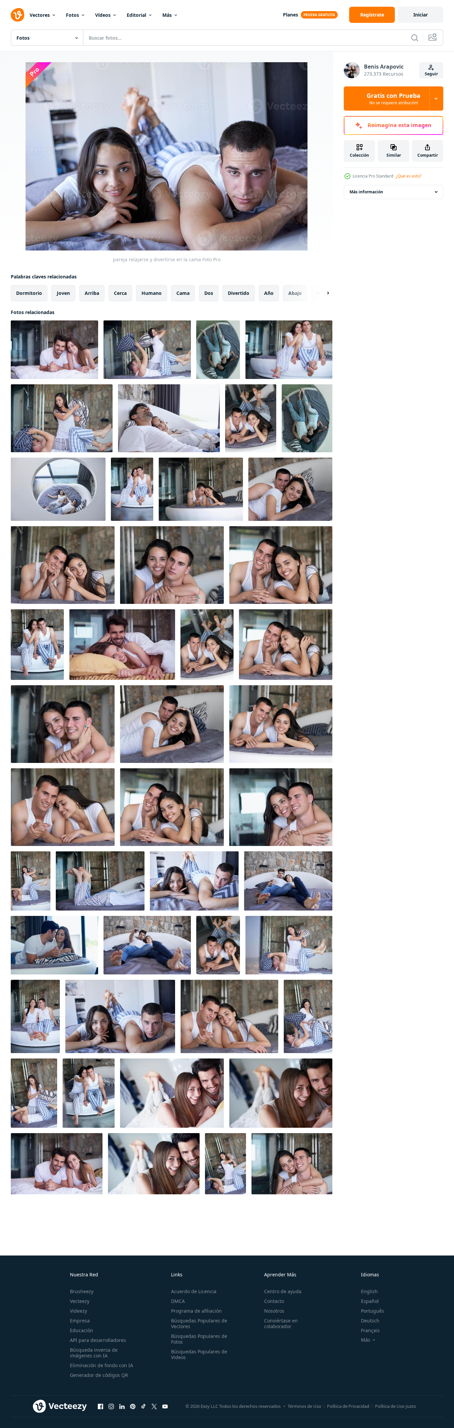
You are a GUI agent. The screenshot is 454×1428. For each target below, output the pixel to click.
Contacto (274, 1301)
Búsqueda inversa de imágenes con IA (94, 1353)
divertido (238, 293)
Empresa (80, 1320)
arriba (92, 293)
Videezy (78, 1311)
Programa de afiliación (196, 1311)
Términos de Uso (304, 1406)
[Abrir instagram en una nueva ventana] (111, 1406)
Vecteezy (79, 1301)
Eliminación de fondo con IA (101, 1365)
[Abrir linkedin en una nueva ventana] (122, 1406)
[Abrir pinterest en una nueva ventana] (132, 1406)
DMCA (178, 1301)
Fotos (72, 15)
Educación (81, 1330)
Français (370, 1330)
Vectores (40, 15)
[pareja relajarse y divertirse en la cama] (54, 349)
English (369, 1291)
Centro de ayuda (282, 1291)
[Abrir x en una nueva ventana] (154, 1406)
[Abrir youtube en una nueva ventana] (165, 1406)
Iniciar (420, 14)
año (269, 293)
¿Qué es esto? (408, 176)
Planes (290, 14)
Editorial (136, 15)
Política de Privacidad (348, 1406)
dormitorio (29, 293)
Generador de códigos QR (99, 1375)
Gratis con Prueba (393, 98)
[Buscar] (415, 38)
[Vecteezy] (17, 15)
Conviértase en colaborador (281, 1323)
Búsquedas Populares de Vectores (199, 1323)
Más (167, 15)
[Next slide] (322, 293)
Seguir (431, 74)
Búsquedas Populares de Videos (199, 1354)
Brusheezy (81, 1291)
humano (151, 293)
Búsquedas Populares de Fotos (199, 1339)
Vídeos (103, 15)
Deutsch (370, 1320)
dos (208, 293)
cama (183, 293)
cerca (120, 293)
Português (372, 1311)
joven (63, 293)
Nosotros (274, 1311)
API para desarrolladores (98, 1340)
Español (370, 1301)
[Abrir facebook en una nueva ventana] (100, 1406)
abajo (295, 293)
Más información (366, 192)
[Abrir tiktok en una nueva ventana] (143, 1406)
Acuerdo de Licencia (193, 1291)
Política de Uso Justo (395, 1406)
